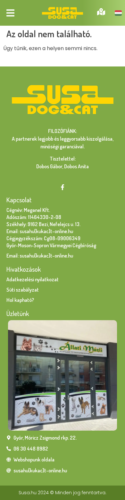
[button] (10, 13)
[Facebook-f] (62, 187)
